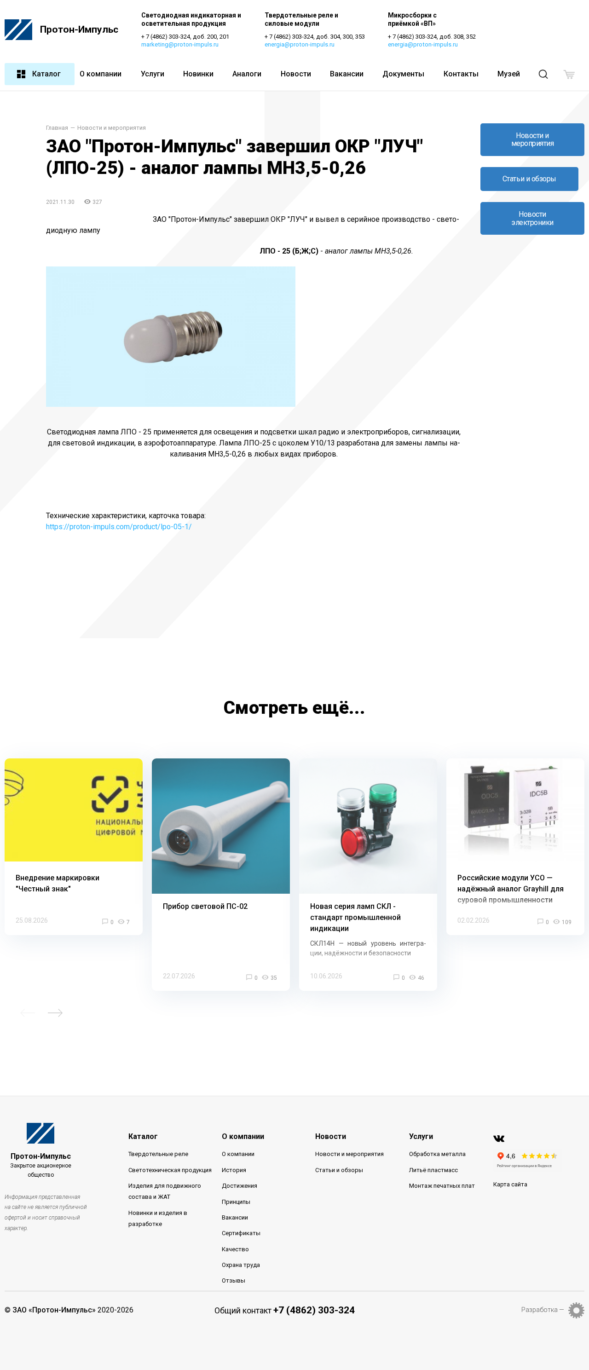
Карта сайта (510, 1184)
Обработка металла (437, 1153)
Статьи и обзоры (529, 178)
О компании (100, 73)
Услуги (152, 73)
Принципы (236, 1201)
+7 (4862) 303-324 (314, 1310)
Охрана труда (241, 1264)
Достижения (239, 1185)
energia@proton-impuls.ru (300, 44)
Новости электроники (532, 218)
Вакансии (347, 73)
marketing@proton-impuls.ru (180, 44)
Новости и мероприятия (111, 128)
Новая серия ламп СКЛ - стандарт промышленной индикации (355, 917)
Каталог (46, 73)
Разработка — (542, 1309)
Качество (235, 1249)
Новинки (198, 73)
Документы (403, 73)
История (234, 1170)
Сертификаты (241, 1233)
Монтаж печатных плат (442, 1185)
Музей (508, 73)
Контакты (461, 73)
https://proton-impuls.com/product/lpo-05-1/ (119, 526)
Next (55, 1013)
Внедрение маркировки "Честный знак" (57, 883)
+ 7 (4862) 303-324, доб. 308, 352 (432, 36)
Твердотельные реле (158, 1153)
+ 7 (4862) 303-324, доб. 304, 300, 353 (315, 36)
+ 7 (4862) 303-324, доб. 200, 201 (185, 36)
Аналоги (246, 73)
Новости (296, 73)
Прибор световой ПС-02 (205, 906)
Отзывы (233, 1280)
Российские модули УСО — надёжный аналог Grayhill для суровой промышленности (510, 888)
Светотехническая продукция (170, 1170)
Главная (57, 128)
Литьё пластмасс (433, 1170)
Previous (27, 1013)
